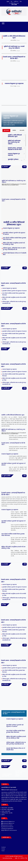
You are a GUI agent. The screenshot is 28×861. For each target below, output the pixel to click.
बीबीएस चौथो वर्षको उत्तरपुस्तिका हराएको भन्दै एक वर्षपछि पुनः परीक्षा (14, 244)
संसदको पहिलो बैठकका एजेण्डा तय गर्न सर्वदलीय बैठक (14, 254)
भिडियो (5, 766)
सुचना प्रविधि (7, 476)
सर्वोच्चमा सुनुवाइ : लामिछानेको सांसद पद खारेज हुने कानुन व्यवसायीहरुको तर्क (14, 249)
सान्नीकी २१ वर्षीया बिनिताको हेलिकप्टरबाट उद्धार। (14, 37)
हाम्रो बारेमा (3, 31)
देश (11, 1)
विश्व (20, 1)
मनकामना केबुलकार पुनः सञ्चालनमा (14, 83)
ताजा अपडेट (22, 130)
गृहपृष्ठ (8, 1)
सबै (24, 166)
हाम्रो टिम (3, 29)
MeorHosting (9, 858)
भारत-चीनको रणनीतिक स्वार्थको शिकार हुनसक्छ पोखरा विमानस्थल (14, 239)
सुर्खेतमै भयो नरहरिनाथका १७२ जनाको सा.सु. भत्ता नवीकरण (14, 47)
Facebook (3, 847)
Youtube (3, 849)
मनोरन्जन (6, 684)
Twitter (3, 851)
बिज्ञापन (2, 26)
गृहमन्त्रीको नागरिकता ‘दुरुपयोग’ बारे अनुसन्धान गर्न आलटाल (13, 118)
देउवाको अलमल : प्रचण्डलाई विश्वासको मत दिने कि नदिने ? (14, 58)
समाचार (6, 166)
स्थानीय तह (16, 1)
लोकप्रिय (14, 130)
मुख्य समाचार (6, 130)
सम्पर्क (2, 27)
